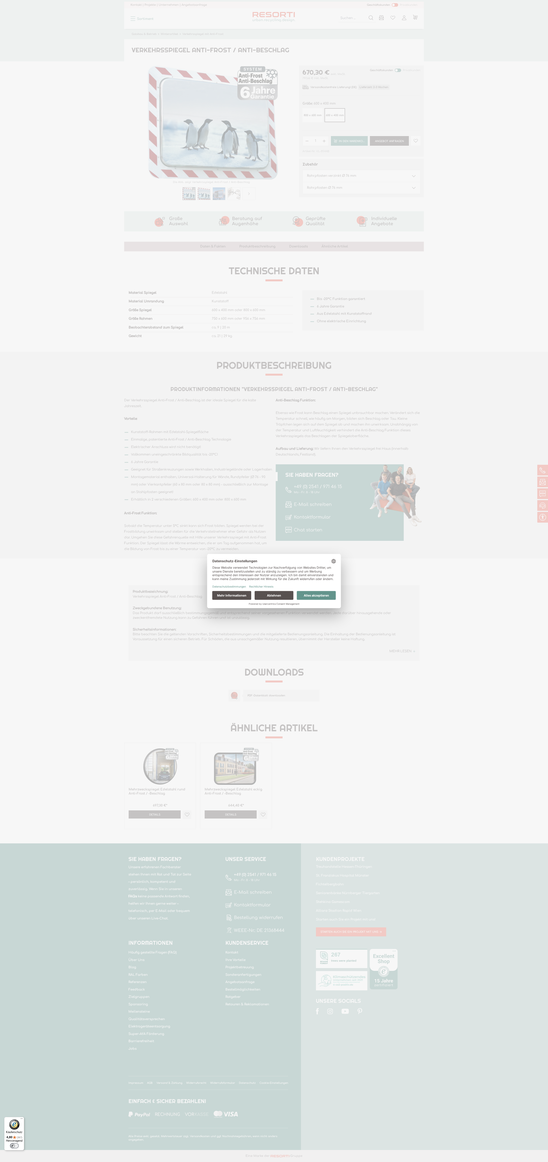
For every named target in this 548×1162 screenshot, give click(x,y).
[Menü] (21, 1119)
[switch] (14, 1145)
